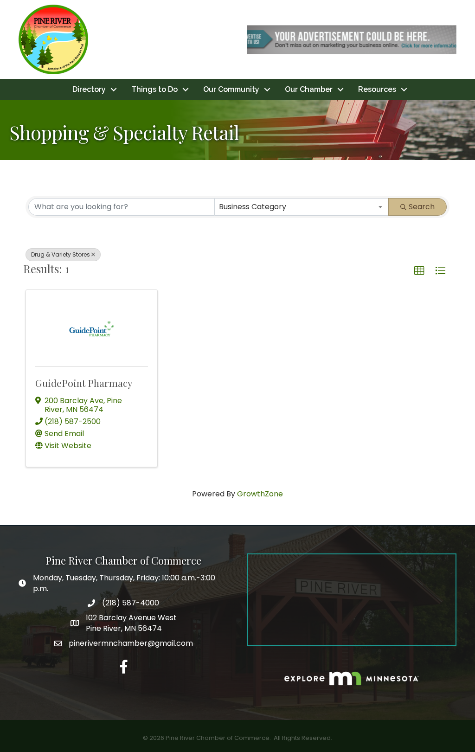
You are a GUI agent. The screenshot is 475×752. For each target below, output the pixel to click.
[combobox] (302, 207)
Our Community (231, 89)
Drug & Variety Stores (60, 254)
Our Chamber (309, 89)
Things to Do (154, 89)
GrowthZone (260, 493)
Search (422, 206)
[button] (419, 271)
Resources (377, 89)
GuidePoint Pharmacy (84, 382)
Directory (89, 89)
